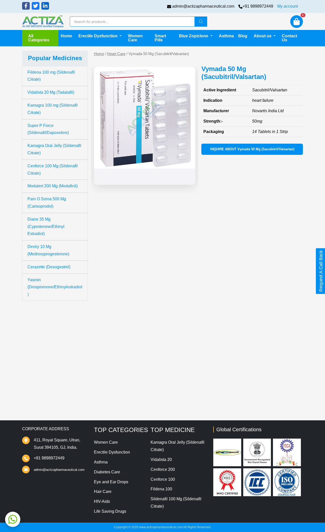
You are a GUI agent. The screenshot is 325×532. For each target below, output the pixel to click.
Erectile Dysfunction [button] (98, 36)
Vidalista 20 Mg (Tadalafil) (50, 92)
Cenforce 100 (163, 479)
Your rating (112, 284)
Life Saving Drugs (110, 511)
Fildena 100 (161, 489)
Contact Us (289, 38)
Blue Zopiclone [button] (194, 36)
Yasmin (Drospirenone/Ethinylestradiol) (54, 287)
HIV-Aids (102, 501)
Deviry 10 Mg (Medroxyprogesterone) (48, 250)
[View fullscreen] (187, 177)
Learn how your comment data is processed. (227, 389)
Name (109, 323)
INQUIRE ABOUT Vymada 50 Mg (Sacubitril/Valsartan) (252, 149)
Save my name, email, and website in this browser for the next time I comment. (186, 364)
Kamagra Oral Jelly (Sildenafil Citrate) (54, 149)
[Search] (200, 21)
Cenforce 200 (163, 469)
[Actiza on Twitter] (35, 6)
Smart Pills (160, 38)
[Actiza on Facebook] (26, 6)
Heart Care (116, 54)
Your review (115, 292)
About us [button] (263, 36)
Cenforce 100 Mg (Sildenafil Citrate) (52, 169)
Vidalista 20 (161, 459)
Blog (242, 36)
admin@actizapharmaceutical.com (203, 6)
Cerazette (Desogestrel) (48, 267)
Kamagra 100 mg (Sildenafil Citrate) (52, 109)
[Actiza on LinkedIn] (45, 6)
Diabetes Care (107, 472)
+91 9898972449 (257, 6)
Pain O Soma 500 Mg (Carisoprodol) (46, 202)
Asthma (226, 36)
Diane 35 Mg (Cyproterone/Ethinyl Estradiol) (45, 226)
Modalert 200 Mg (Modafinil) (52, 186)
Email (109, 344)
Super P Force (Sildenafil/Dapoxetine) (48, 129)
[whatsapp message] (12, 519)
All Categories (38, 38)
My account (287, 6)
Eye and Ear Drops (111, 482)
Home (66, 36)
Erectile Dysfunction (112, 452)
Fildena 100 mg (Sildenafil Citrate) (51, 76)
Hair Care (102, 491)
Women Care (135, 38)
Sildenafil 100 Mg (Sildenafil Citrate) (176, 502)
